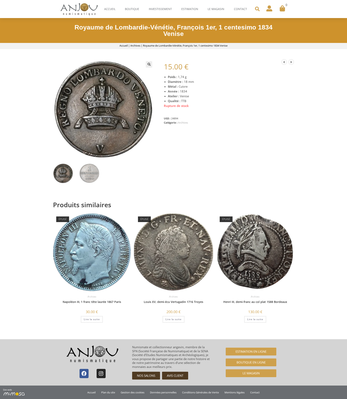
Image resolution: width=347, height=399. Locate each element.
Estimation (189, 9)
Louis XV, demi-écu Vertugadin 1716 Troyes (173, 302)
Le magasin (216, 9)
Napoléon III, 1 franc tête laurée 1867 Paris (92, 302)
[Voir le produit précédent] (284, 62)
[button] (257, 9)
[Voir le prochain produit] (291, 62)
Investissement (160, 9)
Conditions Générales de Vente (200, 392)
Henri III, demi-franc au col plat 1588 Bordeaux (255, 302)
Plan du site (108, 392)
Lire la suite (92, 319)
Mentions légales (235, 392)
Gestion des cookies (132, 392)
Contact (240, 9)
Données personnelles (163, 392)
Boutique (132, 9)
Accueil (109, 9)
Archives (135, 45)
